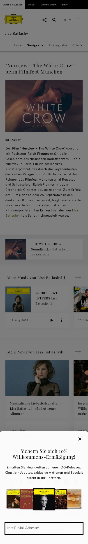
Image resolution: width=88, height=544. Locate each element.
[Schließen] (79, 439)
